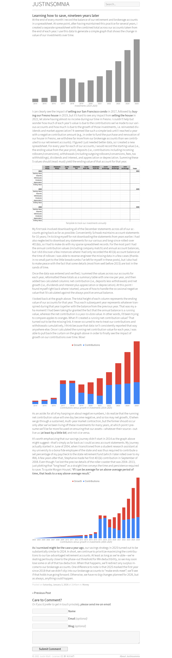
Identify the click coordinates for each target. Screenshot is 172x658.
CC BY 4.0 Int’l (67, 656)
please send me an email (95, 604)
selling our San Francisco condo (87, 111)
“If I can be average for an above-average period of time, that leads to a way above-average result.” (83, 471)
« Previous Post (41, 593)
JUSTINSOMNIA (50, 4)
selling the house (122, 115)
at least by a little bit (53, 433)
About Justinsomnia (130, 656)
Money (85, 584)
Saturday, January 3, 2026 (55, 584)
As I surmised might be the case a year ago (58, 548)
